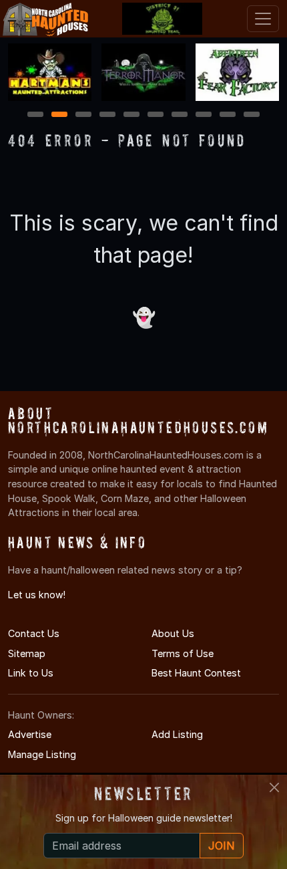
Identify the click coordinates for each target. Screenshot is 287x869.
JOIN (221, 845)
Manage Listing (42, 754)
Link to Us (30, 672)
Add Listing (177, 734)
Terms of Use (183, 653)
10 (252, 115)
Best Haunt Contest (196, 672)
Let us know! (36, 594)
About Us (173, 633)
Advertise (29, 734)
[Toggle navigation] (263, 18)
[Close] (274, 787)
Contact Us (33, 633)
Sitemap (26, 653)
